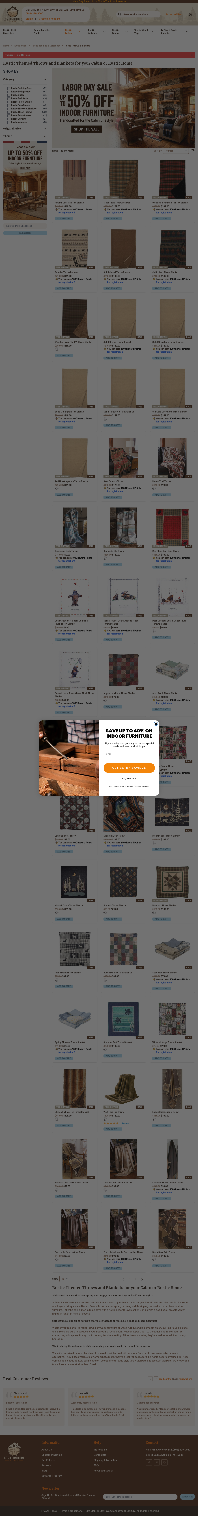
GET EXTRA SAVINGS (129, 768)
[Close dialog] (156, 724)
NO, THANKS (129, 779)
